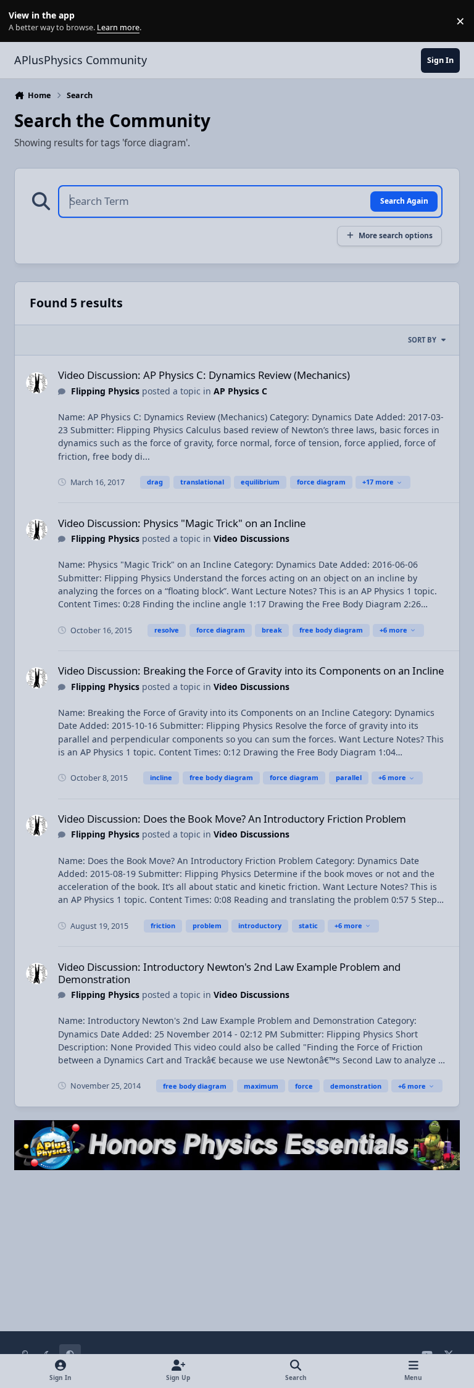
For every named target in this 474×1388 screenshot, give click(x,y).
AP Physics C (240, 391)
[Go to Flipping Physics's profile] (37, 383)
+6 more (393, 629)
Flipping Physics (105, 391)
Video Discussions (251, 538)
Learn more (24, 21)
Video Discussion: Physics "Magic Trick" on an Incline (182, 523)
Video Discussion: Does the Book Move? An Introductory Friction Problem (232, 819)
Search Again (404, 201)
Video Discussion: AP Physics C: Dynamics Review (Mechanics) (204, 375)
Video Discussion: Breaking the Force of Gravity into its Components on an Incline (251, 670)
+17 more (378, 481)
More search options (396, 235)
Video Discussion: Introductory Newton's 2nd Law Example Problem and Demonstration (229, 973)
